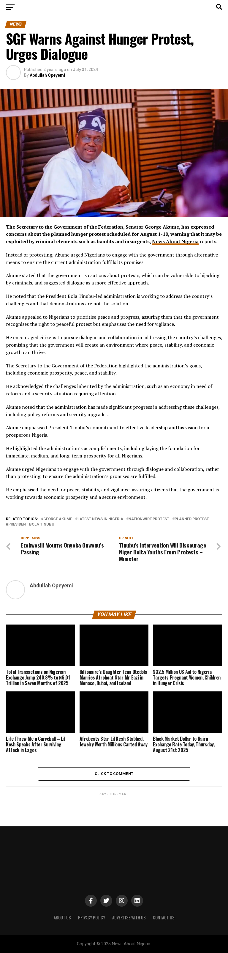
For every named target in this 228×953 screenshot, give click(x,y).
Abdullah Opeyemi (47, 75)
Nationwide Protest (149, 519)
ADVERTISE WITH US (129, 917)
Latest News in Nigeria (100, 519)
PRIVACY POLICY (91, 917)
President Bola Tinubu (31, 524)
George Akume (57, 519)
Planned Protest (192, 519)
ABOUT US (62, 917)
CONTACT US (164, 917)
